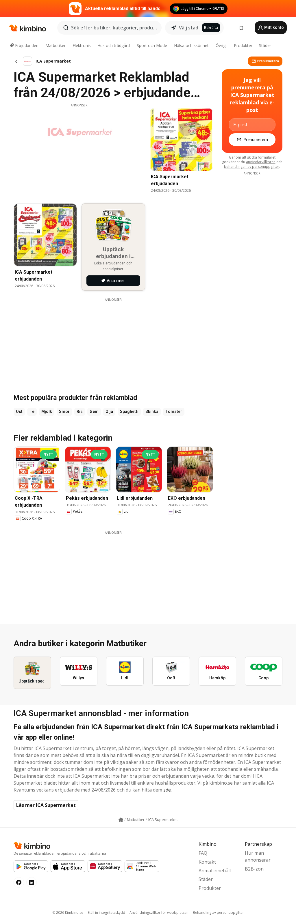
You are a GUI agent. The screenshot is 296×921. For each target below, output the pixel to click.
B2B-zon (254, 869)
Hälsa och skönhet (191, 45)
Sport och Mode (152, 45)
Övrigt (221, 45)
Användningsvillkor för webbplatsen (159, 912)
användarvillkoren (260, 161)
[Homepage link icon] (121, 819)
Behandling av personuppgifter (218, 912)
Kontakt (207, 862)
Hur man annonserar (258, 856)
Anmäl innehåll (215, 870)
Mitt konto (273, 27)
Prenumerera (268, 61)
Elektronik (82, 45)
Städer (265, 45)
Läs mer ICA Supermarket (46, 805)
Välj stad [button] (188, 28)
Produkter (243, 45)
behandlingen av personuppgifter (251, 166)
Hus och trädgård (113, 45)
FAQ (203, 853)
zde (167, 790)
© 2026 (67, 912)
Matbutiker (55, 45)
